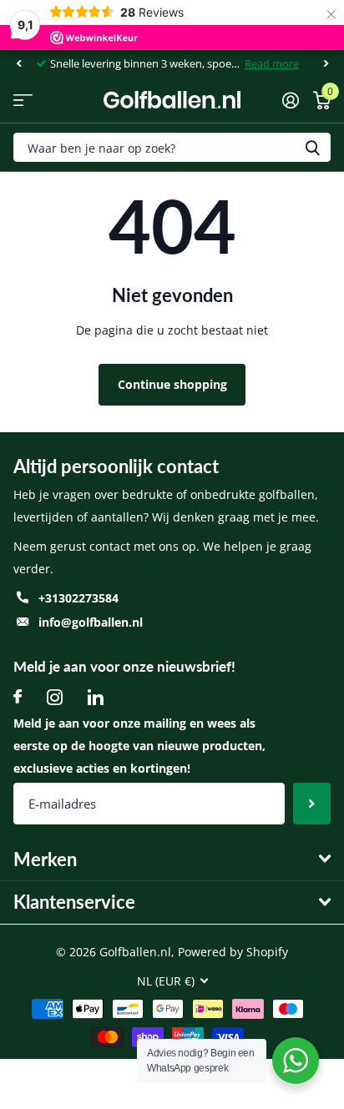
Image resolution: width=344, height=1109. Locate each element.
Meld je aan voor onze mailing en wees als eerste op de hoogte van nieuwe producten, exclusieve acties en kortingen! (139, 745)
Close (172, 859)
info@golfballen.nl (90, 622)
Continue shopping (172, 384)
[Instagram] (55, 697)
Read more (272, 63)
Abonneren (312, 803)
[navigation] (18, 63)
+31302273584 (78, 598)
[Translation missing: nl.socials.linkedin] (96, 697)
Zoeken (312, 147)
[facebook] (17, 697)
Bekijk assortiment (23, 100)
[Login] (290, 100)
